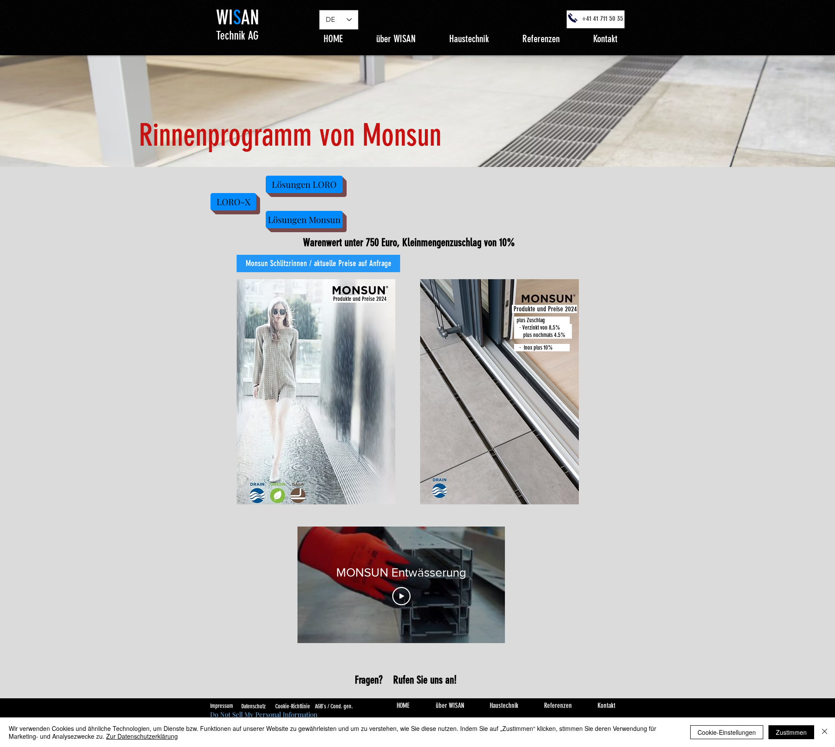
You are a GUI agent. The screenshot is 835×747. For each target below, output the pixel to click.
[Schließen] (824, 732)
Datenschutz (253, 706)
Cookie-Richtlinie (292, 706)
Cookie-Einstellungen (727, 732)
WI (224, 17)
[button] (468, 38)
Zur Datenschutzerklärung (142, 736)
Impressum (221, 706)
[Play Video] (401, 596)
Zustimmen (791, 732)
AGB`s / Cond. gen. (334, 706)
